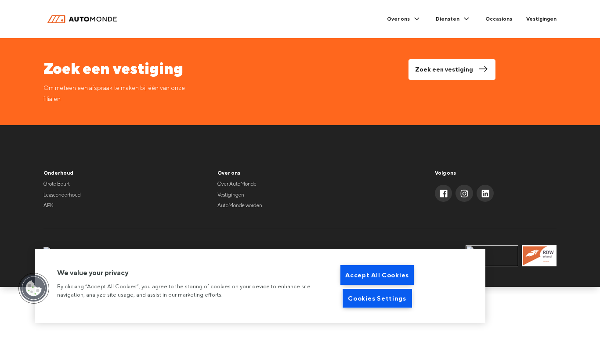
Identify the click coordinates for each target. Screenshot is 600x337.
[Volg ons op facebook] (443, 193)
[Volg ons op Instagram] (464, 193)
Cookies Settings (377, 298)
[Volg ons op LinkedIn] (485, 193)
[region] (260, 286)
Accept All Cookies (377, 275)
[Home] (83, 19)
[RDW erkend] (539, 255)
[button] (34, 288)
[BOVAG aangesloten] (492, 255)
